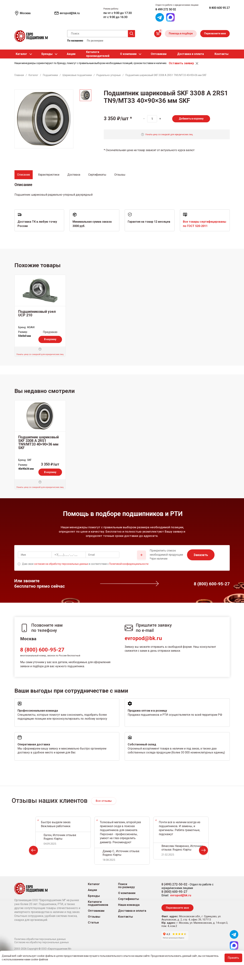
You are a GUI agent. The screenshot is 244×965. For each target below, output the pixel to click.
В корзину (50, 339)
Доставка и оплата (190, 54)
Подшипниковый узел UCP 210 (37, 313)
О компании (128, 54)
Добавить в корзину (191, 118)
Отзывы (94, 916)
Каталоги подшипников (98, 903)
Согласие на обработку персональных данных (41, 942)
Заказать (201, 555)
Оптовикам (158, 54)
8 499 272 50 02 (165, 9)
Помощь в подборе (181, 33)
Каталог (21, 54)
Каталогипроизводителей (97, 54)
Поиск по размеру (126, 886)
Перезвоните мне (215, 33)
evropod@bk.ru (143, 638)
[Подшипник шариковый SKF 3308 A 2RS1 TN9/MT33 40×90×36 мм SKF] (40, 416)
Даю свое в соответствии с (85, 563)
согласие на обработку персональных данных (61, 563)
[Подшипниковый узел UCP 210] (40, 290)
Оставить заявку (181, 63)
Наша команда (129, 904)
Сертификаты (128, 898)
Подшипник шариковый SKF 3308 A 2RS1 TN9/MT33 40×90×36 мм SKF (38, 442)
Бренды (47, 54)
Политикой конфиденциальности (128, 563)
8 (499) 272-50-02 (174, 884)
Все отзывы (104, 800)
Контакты (221, 54)
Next (203, 851)
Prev (33, 851)
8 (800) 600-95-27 (42, 649)
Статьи (93, 922)
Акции (71, 54)
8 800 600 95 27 (219, 7)
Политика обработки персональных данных (40, 939)
